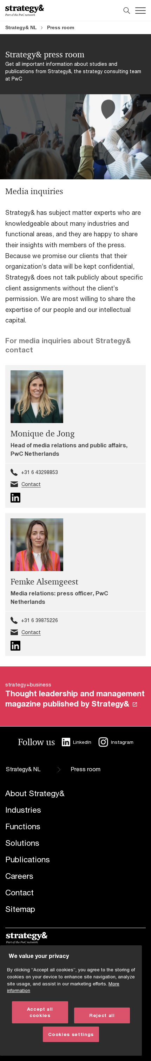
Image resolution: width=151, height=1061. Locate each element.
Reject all (102, 1015)
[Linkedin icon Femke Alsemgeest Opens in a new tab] (15, 646)
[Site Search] (126, 10)
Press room (60, 27)
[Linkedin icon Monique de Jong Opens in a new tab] (15, 498)
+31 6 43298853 (39, 472)
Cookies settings (71, 1034)
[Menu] (140, 10)
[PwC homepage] (24, 10)
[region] (71, 1000)
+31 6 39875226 (39, 620)
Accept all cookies (40, 1012)
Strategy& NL (21, 27)
